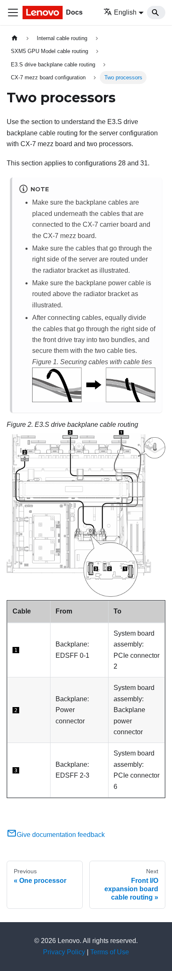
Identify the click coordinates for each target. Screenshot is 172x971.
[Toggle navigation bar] (13, 12)
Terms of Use (109, 952)
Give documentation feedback (61, 834)
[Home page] (15, 38)
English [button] (125, 12)
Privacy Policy (64, 952)
